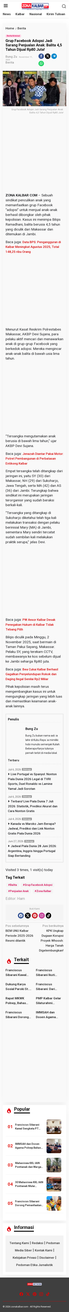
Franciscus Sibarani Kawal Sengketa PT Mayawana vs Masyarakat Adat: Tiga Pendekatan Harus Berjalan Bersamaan (18, 972)
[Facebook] (21, 915)
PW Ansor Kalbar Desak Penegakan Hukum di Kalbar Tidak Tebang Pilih (30, 624)
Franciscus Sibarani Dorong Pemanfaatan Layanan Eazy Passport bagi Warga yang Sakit (18, 1014)
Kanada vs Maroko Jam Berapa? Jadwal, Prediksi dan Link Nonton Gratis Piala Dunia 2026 (32, 828)
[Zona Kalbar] (35, 6)
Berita (10, 62)
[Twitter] (28, 915)
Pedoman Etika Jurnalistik (34, 1265)
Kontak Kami (43, 1250)
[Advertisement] (34, 157)
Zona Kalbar (43, 891)
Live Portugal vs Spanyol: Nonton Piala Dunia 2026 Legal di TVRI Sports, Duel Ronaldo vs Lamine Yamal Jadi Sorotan (32, 781)
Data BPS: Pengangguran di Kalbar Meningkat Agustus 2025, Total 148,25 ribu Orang (33, 247)
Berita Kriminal (13, 36)
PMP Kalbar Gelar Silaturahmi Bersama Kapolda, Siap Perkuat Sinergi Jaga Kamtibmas (49, 1000)
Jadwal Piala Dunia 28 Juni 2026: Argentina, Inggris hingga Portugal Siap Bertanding (32, 851)
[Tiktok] (48, 915)
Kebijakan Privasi (24, 1257)
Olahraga (27, 769)
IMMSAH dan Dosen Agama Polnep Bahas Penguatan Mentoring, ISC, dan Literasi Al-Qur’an (47, 1014)
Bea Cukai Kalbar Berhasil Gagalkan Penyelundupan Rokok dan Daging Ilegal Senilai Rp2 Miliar (32, 674)
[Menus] (6, 5)
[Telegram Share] (54, 56)
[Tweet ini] (47, 56)
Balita (13, 884)
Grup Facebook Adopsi (38, 884)
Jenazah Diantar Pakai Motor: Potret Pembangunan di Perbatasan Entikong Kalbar (34, 458)
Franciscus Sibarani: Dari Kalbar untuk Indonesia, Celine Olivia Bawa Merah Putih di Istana (49, 986)
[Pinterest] (35, 915)
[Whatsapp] (41, 63)
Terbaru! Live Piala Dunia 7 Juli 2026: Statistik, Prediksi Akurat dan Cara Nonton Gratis (32, 806)
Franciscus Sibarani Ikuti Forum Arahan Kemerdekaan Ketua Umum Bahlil (49, 972)
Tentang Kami (19, 1243)
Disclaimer (46, 1257)
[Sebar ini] (41, 56)
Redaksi (37, 1243)
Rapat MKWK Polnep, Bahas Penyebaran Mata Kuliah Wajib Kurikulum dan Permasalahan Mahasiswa (18, 1000)
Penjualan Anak (19, 891)
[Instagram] (42, 915)
